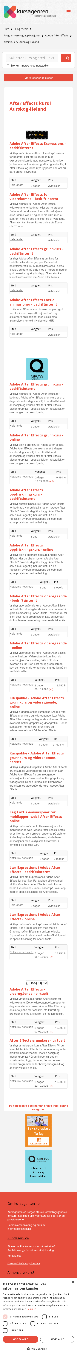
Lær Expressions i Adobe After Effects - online (35, 916)
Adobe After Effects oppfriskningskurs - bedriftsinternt (26, 494)
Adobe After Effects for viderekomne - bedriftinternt (34, 196)
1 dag (34, 536)
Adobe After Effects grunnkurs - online (36, 437)
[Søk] (66, 58)
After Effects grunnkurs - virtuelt (37, 1040)
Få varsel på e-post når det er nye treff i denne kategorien (38, 1107)
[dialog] (38, 1316)
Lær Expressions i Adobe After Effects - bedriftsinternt (35, 869)
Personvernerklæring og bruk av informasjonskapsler (26, 1226)
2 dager (35, 186)
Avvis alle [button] (57, 1339)
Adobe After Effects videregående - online (38, 645)
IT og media (21, 29)
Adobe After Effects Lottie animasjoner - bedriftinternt (33, 302)
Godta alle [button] (20, 1339)
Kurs (6, 29)
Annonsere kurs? (20, 1272)
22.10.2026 (42, 1085)
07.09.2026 (42, 1031)
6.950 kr (59, 587)
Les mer (31, 1309)
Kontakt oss (14, 1255)
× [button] (72, 1282)
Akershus (9, 42)
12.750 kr (60, 685)
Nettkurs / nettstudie (21, 476)
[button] (38, 1349)
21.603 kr (58, 744)
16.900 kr (60, 1028)
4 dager (43, 744)
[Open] (68, 11)
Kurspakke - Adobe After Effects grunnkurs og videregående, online (37, 702)
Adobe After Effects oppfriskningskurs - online (31, 547)
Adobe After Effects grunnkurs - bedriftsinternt (36, 386)
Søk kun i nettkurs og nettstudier (30, 65)
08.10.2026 (42, 957)
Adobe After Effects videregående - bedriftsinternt (38, 598)
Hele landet (16, 185)
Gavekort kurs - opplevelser (23, 1263)
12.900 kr (60, 1082)
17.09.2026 (42, 481)
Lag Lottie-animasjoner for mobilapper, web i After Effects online (36, 816)
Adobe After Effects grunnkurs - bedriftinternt (36, 251)
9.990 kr (61, 477)
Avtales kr (54, 186)
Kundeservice (18, 1238)
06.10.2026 (42, 689)
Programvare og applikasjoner (22, 35)
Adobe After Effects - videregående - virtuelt (29, 991)
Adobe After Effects (57, 35)
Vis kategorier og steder (38, 78)
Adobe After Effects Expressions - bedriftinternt (38, 145)
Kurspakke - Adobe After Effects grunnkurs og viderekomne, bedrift (37, 757)
